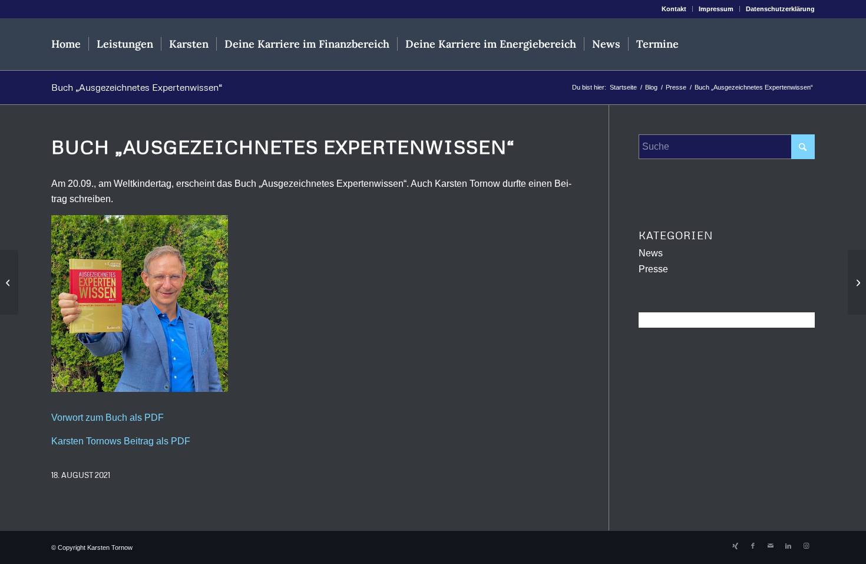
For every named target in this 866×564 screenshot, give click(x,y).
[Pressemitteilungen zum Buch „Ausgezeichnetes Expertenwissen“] (857, 282)
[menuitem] (674, 9)
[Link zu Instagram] (806, 546)
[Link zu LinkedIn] (788, 546)
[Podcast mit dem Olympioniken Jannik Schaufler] (9, 282)
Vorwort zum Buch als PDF (107, 418)
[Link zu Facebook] (753, 546)
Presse (653, 269)
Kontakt (674, 8)
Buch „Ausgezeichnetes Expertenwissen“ (136, 87)
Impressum (716, 8)
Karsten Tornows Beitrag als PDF (120, 441)
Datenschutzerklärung (780, 8)
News (651, 253)
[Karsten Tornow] (758, 44)
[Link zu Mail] (770, 546)
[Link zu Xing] (735, 546)
